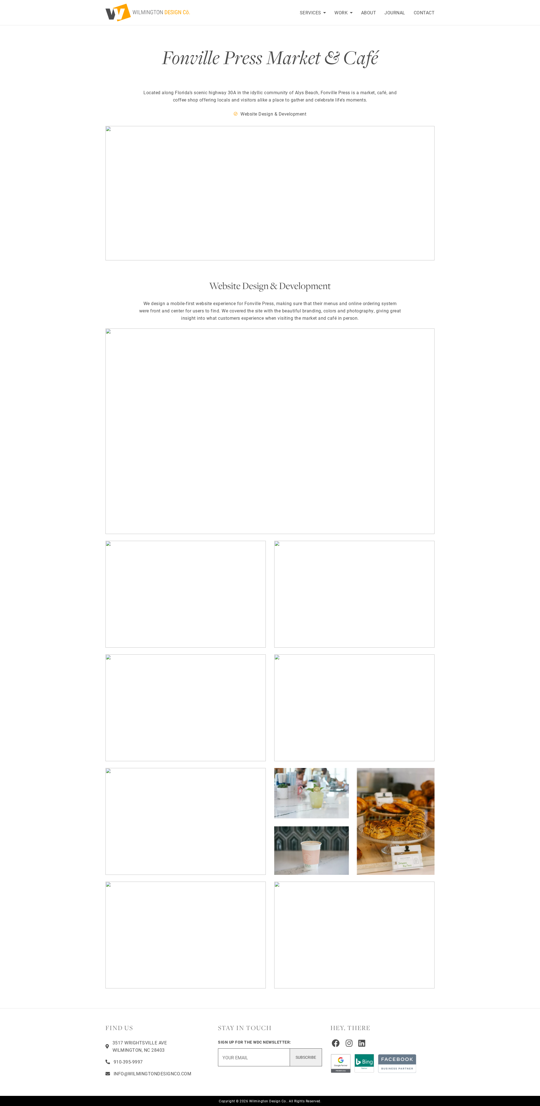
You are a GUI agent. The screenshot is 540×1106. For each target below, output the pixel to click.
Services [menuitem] (311, 12)
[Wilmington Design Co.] (150, 13)
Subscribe (306, 1057)
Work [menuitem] (341, 12)
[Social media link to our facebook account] (336, 1043)
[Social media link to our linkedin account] (362, 1043)
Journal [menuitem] (394, 12)
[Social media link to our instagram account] (349, 1043)
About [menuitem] (368, 12)
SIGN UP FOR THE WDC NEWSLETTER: (254, 1042)
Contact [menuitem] (424, 12)
